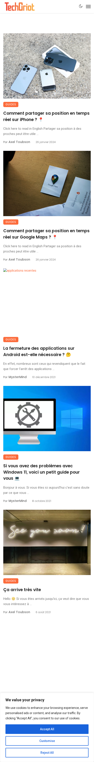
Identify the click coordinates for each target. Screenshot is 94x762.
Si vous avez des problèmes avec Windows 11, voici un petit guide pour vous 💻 (41, 472)
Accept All (47, 729)
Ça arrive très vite (22, 590)
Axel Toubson (19, 142)
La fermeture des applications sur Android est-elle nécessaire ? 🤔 (39, 351)
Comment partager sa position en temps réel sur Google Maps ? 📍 (46, 234)
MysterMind (18, 377)
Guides (10, 104)
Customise (47, 741)
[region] (47, 727)
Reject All (47, 752)
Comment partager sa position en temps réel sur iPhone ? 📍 (46, 116)
